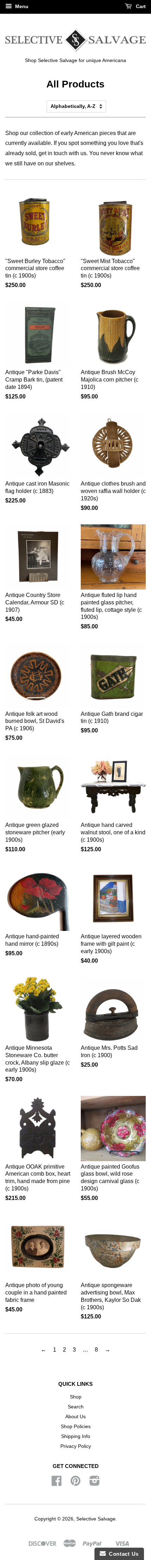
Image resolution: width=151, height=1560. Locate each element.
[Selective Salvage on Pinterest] (75, 1483)
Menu (21, 6)
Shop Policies (76, 1426)
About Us (75, 1416)
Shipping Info (75, 1436)
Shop (75, 1397)
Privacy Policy (75, 1446)
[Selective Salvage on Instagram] (94, 1483)
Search (76, 1406)
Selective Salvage (96, 1519)
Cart (140, 6)
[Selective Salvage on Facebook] (56, 1483)
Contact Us (122, 1554)
